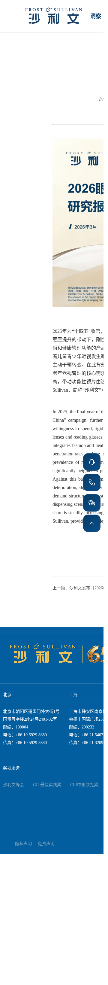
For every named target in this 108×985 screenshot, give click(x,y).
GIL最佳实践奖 (47, 785)
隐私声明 (23, 843)
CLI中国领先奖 (84, 785)
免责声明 (46, 843)
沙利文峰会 (13, 785)
